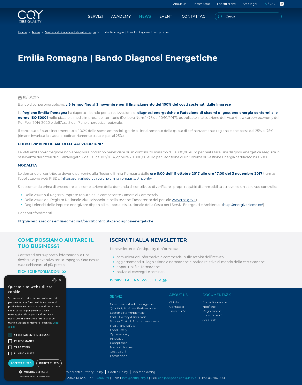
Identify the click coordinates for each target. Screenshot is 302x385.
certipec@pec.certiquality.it (177, 378)
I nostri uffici (201, 4)
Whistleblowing (144, 372)
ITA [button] (265, 3)
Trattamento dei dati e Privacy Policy (77, 372)
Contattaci (194, 16)
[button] (42, 271)
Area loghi (250, 4)
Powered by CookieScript (35, 376)
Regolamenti (212, 311)
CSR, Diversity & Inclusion (128, 317)
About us (179, 4)
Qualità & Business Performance (133, 308)
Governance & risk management (133, 304)
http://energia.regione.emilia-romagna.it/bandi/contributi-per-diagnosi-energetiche (85, 221)
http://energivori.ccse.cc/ (243, 205)
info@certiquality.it (135, 378)
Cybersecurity (119, 334)
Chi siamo (176, 302)
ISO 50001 (39, 118)
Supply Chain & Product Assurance (134, 321)
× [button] (60, 280)
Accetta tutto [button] (21, 363)
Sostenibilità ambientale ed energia (70, 32)
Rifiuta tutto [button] (49, 363)
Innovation (117, 338)
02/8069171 (101, 378)
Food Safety (118, 330)
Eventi (166, 16)
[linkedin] (282, 4)
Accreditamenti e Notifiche (215, 305)
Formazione (118, 356)
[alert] (35, 328)
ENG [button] (272, 3)
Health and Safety (122, 325)
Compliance (118, 343)
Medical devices (121, 347)
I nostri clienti (226, 4)
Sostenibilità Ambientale (127, 312)
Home (22, 32)
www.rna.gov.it (184, 200)
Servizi (95, 16)
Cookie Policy (118, 372)
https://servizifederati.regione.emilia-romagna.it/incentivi (107, 178)
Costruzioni (118, 351)
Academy (121, 16)
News (145, 16)
